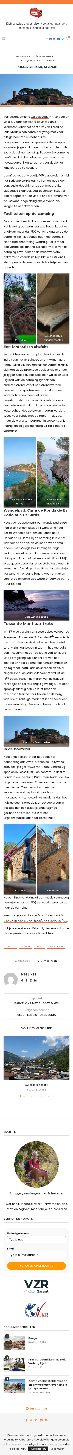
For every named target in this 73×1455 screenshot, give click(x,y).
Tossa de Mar (56, 946)
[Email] (58, 39)
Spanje (39, 946)
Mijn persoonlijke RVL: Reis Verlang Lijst (47, 1361)
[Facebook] (47, 39)
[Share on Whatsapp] (52, 961)
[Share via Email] (55, 961)
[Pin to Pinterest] (48, 961)
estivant (25, 946)
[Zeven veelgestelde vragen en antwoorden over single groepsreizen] (14, 1386)
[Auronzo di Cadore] (36, 1058)
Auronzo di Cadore (36, 1084)
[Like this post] (41, 961)
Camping (10, 946)
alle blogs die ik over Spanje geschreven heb (35, 920)
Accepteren (38, 1449)
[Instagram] (50, 39)
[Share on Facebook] (45, 961)
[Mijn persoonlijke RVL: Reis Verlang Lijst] (14, 1365)
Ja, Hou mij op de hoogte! (36, 1266)
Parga (32, 1338)
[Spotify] (62, 39)
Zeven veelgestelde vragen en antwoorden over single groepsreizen (47, 1384)
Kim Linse (28, 974)
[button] (7, 1066)
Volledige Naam (18, 1233)
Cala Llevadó (40, 117)
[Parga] (14, 1343)
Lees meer (57, 1449)
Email (11, 1248)
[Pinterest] (54, 39)
